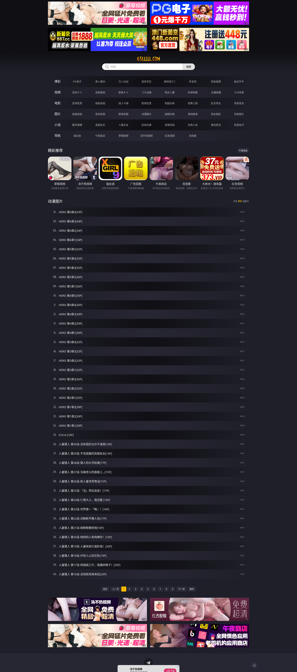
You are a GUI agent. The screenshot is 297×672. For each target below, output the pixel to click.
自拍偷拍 (100, 92)
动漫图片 (146, 114)
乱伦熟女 (216, 103)
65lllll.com (148, 59)
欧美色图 (123, 114)
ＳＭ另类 (239, 92)
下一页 (181, 588)
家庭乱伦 (100, 125)
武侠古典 (146, 125)
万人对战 (123, 81)
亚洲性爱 (77, 103)
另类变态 (239, 103)
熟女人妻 (170, 92)
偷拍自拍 (100, 103)
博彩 (57, 81)
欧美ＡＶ (123, 92)
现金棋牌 (216, 81)
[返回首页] (254, 665)
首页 (105, 588)
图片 (57, 114)
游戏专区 (146, 81)
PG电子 (77, 81)
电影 (57, 103)
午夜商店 (100, 135)
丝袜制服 (193, 92)
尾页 (192, 588)
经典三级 (193, 103)
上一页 (115, 588)
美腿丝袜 (170, 114)
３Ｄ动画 (146, 92)
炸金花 (192, 81)
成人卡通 (123, 103)
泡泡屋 (192, 135)
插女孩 (77, 135)
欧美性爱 (146, 103)
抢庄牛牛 (239, 81)
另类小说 (193, 125)
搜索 (188, 66)
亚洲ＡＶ (77, 92)
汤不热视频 (146, 135)
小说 (57, 125)
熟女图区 (216, 114)
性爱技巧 (239, 125)
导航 (57, 136)
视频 (57, 92)
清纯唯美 (193, 114)
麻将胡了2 (169, 81)
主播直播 (216, 92)
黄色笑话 (216, 125)
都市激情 (77, 125)
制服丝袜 (170, 103)
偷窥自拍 (77, 114)
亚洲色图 (100, 114)
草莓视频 (123, 135)
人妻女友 (123, 125)
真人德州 (100, 81)
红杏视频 (170, 135)
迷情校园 (170, 125)
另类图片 (239, 114)
